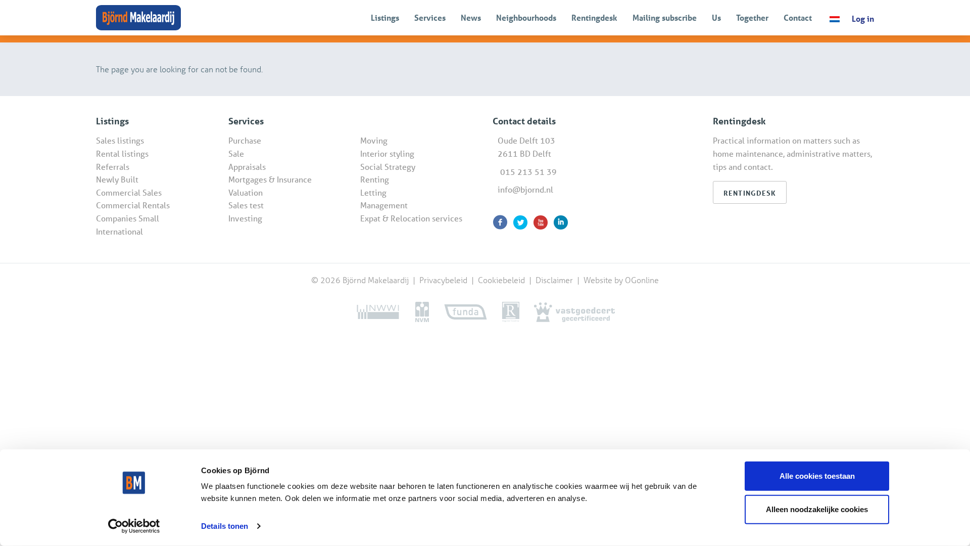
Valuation (245, 192)
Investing (245, 218)
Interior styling (387, 153)
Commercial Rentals (133, 205)
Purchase (244, 140)
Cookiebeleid (502, 280)
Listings (385, 17)
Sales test (246, 205)
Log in (863, 18)
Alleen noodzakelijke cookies (817, 509)
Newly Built (117, 179)
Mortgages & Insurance (270, 179)
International (119, 231)
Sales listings (120, 140)
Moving (373, 140)
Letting (373, 192)
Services (430, 17)
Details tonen (224, 526)
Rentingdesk (594, 17)
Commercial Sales (129, 192)
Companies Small (127, 218)
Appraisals (247, 166)
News (471, 17)
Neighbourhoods (526, 17)
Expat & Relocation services (411, 218)
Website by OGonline (621, 280)
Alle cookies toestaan (817, 476)
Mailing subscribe (665, 17)
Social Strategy (387, 166)
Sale (236, 153)
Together (752, 17)
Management (384, 205)
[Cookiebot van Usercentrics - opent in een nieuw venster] (134, 526)
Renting (374, 179)
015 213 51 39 (528, 171)
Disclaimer (554, 280)
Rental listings (122, 153)
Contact (798, 17)
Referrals (112, 166)
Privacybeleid (444, 280)
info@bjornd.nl (525, 189)
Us (716, 17)
